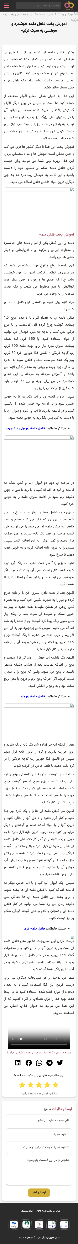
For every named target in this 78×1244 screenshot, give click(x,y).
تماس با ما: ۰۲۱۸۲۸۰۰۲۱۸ (48, 1211)
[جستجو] (17, 5)
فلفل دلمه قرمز (34, 928)
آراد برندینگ (27, 1211)
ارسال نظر (39, 1192)
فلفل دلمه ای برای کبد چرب (25, 428)
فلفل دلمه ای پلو (33, 696)
